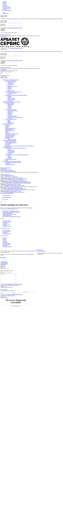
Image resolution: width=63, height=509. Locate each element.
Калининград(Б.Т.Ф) (12, 86)
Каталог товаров (3, 77)
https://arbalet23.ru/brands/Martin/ (7, 193)
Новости (5, 2)
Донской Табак (11, 90)
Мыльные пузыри (12, 139)
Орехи (9, 106)
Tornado (10, 158)
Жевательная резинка (13, 110)
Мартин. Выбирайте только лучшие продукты (15, 192)
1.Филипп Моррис (12, 92)
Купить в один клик (14, 285)
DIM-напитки (11, 122)
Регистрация (5, 13)
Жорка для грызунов (9, 175)
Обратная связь (3, 261)
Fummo (9, 96)
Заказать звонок (3, 15)
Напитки (9, 215)
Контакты (5, 9)
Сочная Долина (11, 151)
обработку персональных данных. (15, 27)
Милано (10, 87)
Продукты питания (16, 212)
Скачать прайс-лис (7, 8)
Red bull (10, 156)
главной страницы (11, 207)
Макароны (10, 105)
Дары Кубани (11, 150)
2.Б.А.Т (9, 94)
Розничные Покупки (7, 10)
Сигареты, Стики (15, 211)
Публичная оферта (7, 233)
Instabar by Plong (11, 98)
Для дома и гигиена (16, 216)
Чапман (10, 88)
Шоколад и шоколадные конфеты (15, 117)
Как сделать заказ (6, 7)
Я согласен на (12, 27)
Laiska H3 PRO (11, 99)
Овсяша (10, 153)
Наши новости (3, 168)
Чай (9, 120)
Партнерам (5, 5)
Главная (4, 1)
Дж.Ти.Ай (10, 83)
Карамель (10, 111)
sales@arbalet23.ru (41, 251)
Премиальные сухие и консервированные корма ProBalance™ (18, 182)
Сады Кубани (11, 152)
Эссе (9, 89)
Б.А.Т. (9, 85)
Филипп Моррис (12, 81)
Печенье (10, 115)
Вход (4, 12)
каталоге (30, 207)
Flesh (9, 155)
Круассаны (10, 118)
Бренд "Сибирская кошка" (10, 171)
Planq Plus (10, 100)
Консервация (11, 104)
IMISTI (9, 97)
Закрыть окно (3, 36)
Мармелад (10, 112)
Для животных (13, 214)
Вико (9, 149)
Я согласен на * (12, 284)
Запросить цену (11, 295)
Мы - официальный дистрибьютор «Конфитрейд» (15, 188)
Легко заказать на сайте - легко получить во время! (16, 178)
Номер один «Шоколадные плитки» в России (14, 185)
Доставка (5, 4)
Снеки (9, 108)
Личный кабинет (6, 230)
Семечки (10, 107)
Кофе (9, 121)
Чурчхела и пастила (12, 116)
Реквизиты (5, 232)
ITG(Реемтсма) (11, 84)
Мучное (10, 113)
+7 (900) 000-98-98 (12, 48)
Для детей (10, 213)
